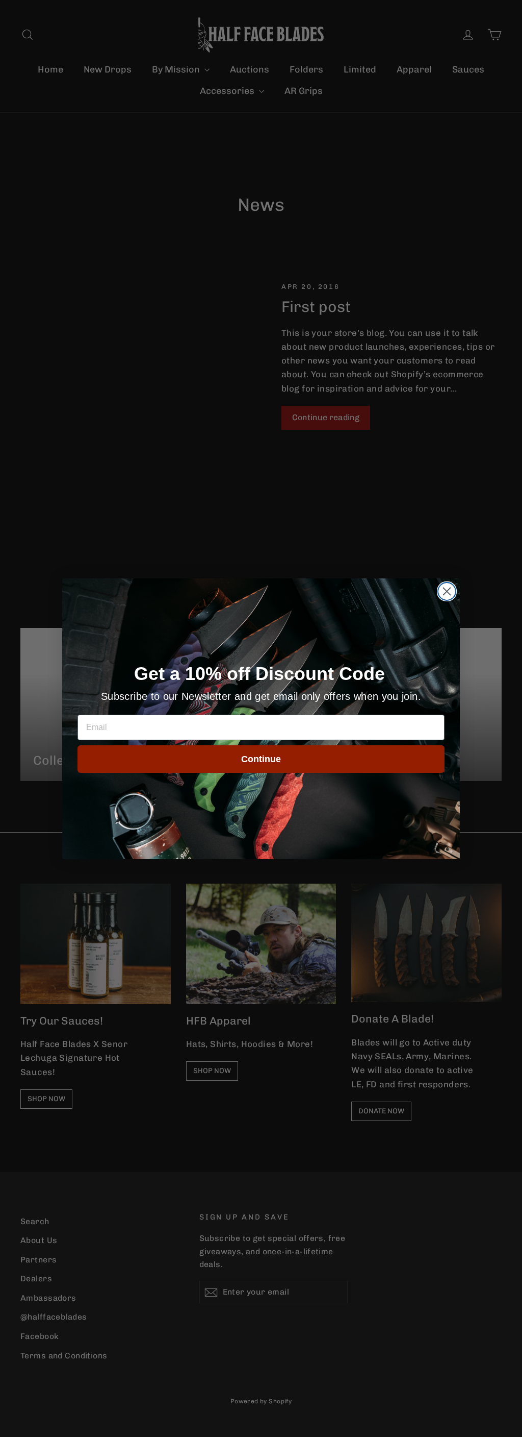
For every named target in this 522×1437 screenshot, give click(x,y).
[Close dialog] (447, 591)
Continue (261, 759)
